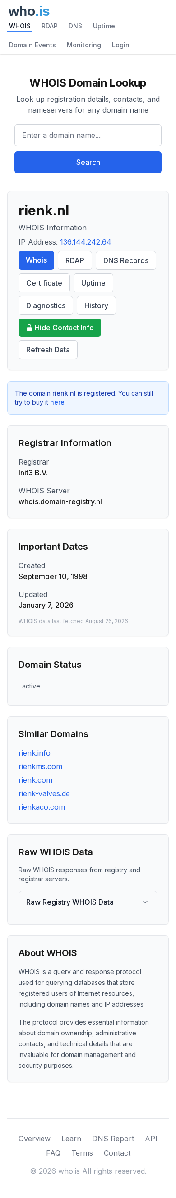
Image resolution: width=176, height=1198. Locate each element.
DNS (75, 26)
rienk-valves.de (44, 793)
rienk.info (35, 752)
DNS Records (125, 260)
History (96, 305)
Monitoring (84, 45)
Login (121, 45)
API (151, 1138)
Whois (36, 259)
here (57, 402)
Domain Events (32, 45)
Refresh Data (48, 349)
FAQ (53, 1152)
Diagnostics (45, 305)
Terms (82, 1152)
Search (88, 162)
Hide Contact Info (64, 327)
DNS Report (113, 1138)
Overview (35, 1138)
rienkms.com (40, 766)
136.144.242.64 (85, 241)
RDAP (50, 26)
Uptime (104, 26)
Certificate (44, 282)
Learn (71, 1138)
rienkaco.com (42, 806)
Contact (117, 1152)
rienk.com (35, 779)
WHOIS (20, 26)
